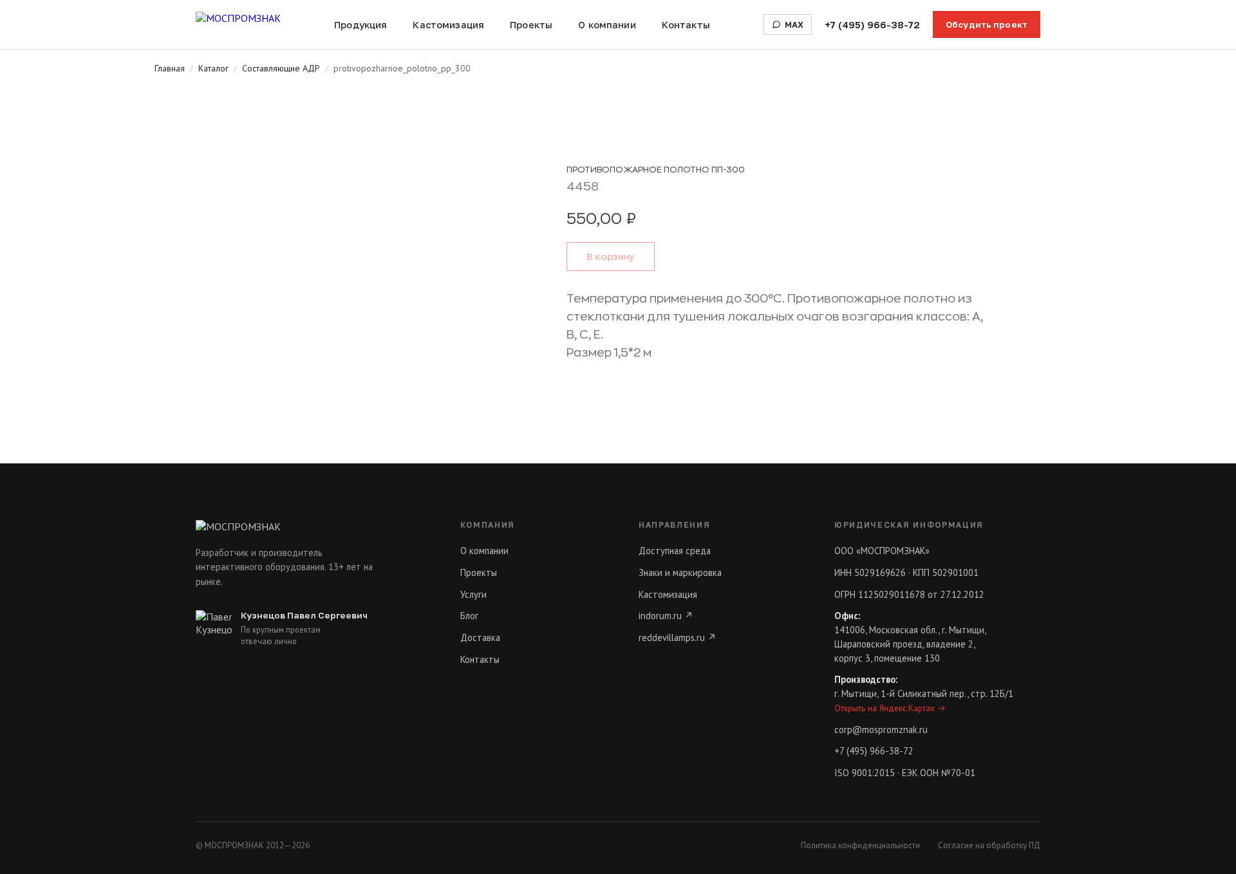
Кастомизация (448, 24)
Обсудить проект (986, 24)
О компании (606, 24)
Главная (169, 68)
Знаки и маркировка (680, 572)
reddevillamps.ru (677, 637)
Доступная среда (675, 550)
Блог (469, 615)
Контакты (686, 24)
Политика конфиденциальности (860, 845)
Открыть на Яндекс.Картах (890, 708)
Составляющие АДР (281, 68)
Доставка (480, 637)
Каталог (213, 68)
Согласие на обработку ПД (989, 845)
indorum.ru (666, 615)
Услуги (473, 594)
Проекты (531, 24)
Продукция (360, 24)
